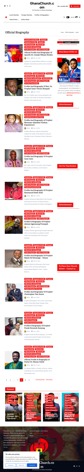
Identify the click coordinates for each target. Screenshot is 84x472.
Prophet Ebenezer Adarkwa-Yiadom (34, 117)
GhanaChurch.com (42, 5)
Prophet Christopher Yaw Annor (33, 289)
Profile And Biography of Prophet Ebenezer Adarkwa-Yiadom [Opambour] (38, 122)
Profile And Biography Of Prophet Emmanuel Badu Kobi (38, 191)
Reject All (21, 465)
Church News (14, 19)
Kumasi (29, 410)
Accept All (32, 465)
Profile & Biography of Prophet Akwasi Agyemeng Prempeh (37, 222)
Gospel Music (68, 405)
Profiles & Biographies (42, 15)
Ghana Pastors (39, 349)
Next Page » (49, 379)
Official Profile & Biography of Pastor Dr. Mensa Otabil (37, 360)
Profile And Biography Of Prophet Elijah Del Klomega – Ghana (38, 256)
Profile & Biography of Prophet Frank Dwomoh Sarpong (37, 326)
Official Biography (29, 44)
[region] (21, 460)
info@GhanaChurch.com (41, 435)
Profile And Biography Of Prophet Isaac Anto (38, 157)
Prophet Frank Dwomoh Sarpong (33, 322)
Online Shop (25, 19)
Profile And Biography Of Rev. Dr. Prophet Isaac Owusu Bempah (38, 87)
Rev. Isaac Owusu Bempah (31, 83)
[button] (79, 17)
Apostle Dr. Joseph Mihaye (31, 39)
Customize (10, 465)
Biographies (44, 39)
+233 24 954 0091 (38, 433)
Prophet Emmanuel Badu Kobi (32, 187)
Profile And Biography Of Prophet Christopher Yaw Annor (38, 293)
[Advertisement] (70, 134)
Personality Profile (47, 78)
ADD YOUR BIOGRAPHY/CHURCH (68, 40)
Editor (28, 58)
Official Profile (40, 44)
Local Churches (14, 15)
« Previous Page (39, 379)
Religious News (12, 403)
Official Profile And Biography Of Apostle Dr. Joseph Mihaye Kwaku (38, 53)
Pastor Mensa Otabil (30, 356)
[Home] (6, 17)
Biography (41, 42)
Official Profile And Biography (32, 47)
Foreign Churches (26, 15)
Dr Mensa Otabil (29, 349)
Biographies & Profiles (30, 42)
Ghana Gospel (68, 403)
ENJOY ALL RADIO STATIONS (68, 44)
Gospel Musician (31, 407)
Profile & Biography (30, 49)
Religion (10, 400)
